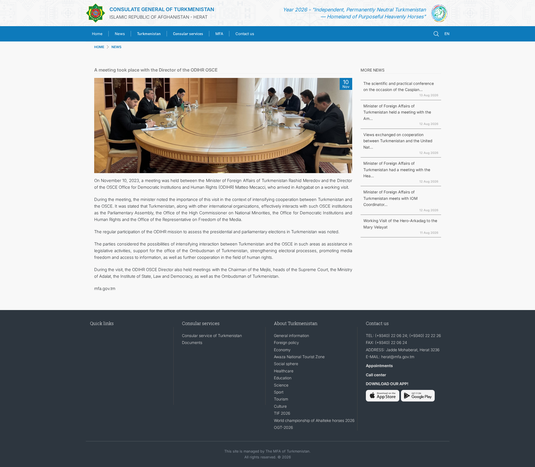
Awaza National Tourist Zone (299, 356)
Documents (192, 342)
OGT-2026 (283, 427)
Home (97, 33)
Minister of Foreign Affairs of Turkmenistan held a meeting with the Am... (397, 112)
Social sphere (286, 363)
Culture (280, 406)
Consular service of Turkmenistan (212, 335)
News (120, 33)
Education (282, 377)
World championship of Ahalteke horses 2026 (314, 420)
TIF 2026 (282, 413)
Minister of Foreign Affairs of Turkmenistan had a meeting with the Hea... (396, 169)
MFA (219, 33)
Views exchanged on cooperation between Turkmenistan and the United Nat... (397, 140)
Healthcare (283, 370)
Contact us (244, 33)
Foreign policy (286, 342)
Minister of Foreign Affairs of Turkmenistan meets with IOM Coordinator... (390, 198)
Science (281, 385)
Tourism (281, 399)
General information (291, 335)
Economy (282, 349)
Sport (278, 392)
